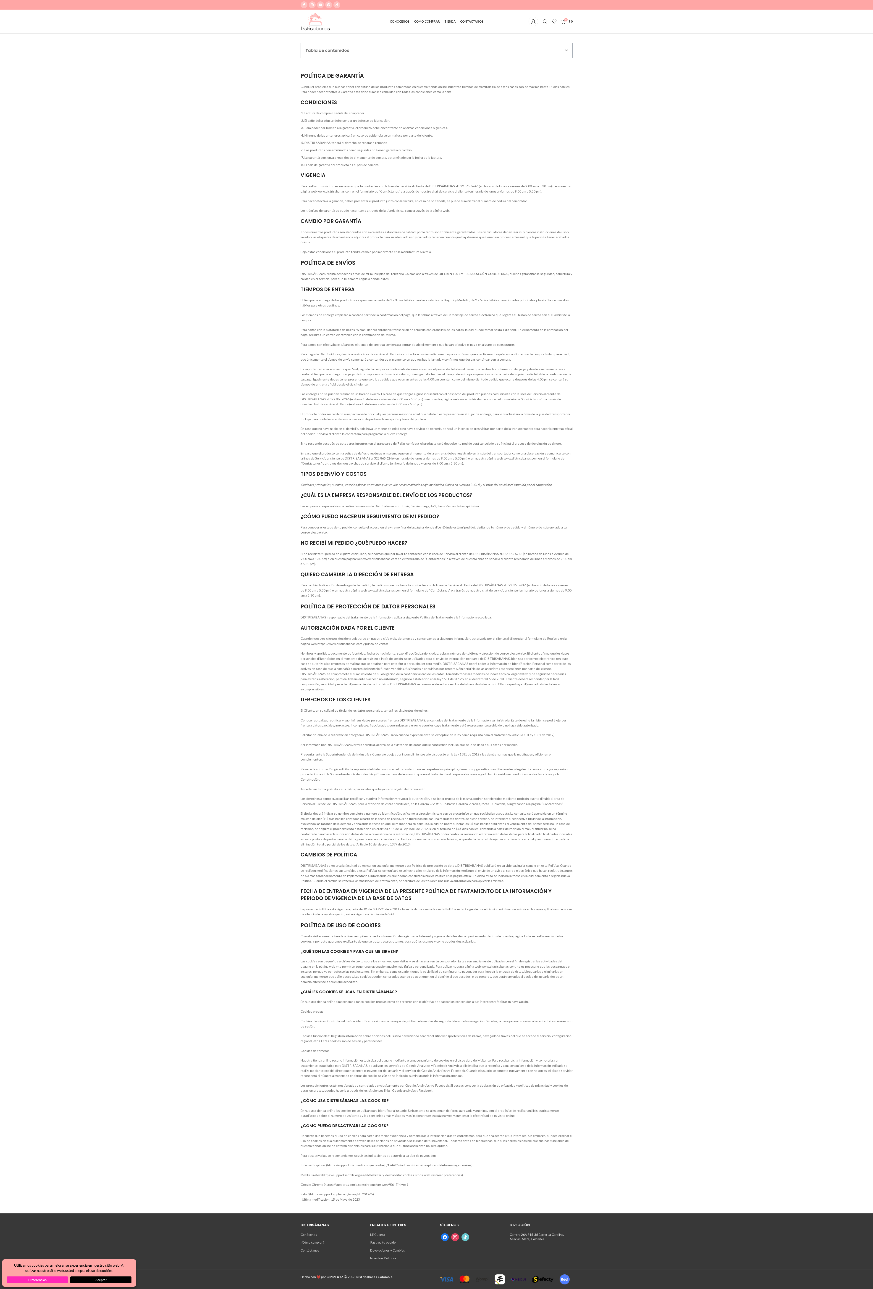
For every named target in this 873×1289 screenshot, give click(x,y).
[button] (566, 50)
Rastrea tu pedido (383, 1242)
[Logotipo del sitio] (315, 21)
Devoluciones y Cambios (387, 1250)
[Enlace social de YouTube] (320, 4)
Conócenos (309, 1234)
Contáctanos (310, 1250)
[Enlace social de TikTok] (336, 4)
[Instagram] (455, 1237)
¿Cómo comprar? (312, 1242)
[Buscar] (545, 21)
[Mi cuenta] (533, 21)
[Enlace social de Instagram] (312, 4)
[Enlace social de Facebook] (304, 4)
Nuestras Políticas (383, 1258)
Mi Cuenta (377, 1234)
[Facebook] (445, 1237)
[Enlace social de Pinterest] (328, 4)
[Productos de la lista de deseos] (554, 21)
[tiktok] (465, 1237)
